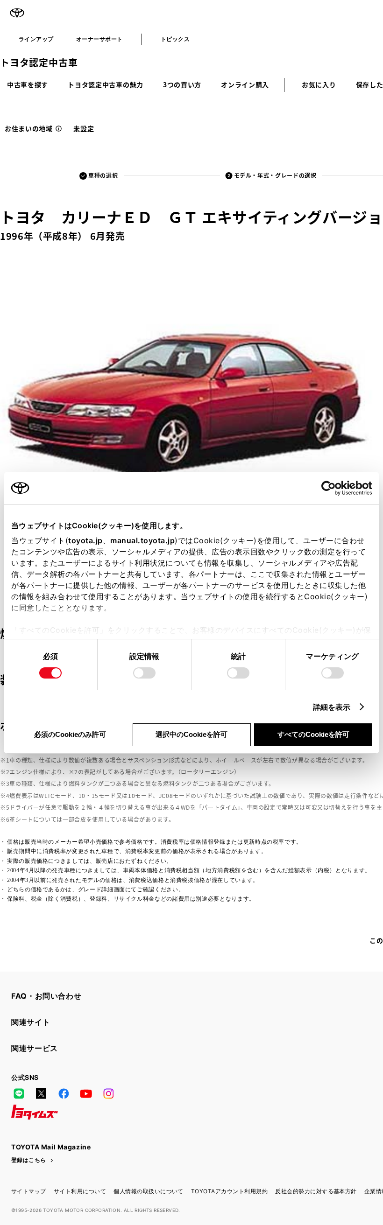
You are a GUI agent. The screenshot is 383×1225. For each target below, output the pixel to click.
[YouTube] (85, 1093)
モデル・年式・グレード (275, 175)
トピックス (175, 38)
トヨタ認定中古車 (39, 62)
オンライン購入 (245, 84)
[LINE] (18, 1093)
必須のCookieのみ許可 (70, 734)
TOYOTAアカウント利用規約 (229, 1191)
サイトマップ (28, 1191)
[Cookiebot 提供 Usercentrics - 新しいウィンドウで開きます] (331, 488)
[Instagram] (108, 1093)
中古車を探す (27, 84)
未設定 (83, 128)
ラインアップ (36, 38)
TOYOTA (16, 13)
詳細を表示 (332, 707)
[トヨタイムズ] (34, 1112)
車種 (103, 175)
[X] (41, 1093)
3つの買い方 (182, 84)
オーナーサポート (99, 38)
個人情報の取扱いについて (148, 1191)
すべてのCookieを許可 (313, 734)
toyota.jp (85, 540)
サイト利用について (80, 1191)
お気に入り (319, 84)
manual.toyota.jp (142, 540)
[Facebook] (63, 1093)
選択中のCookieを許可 (191, 734)
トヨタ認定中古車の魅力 (105, 84)
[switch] (144, 673)
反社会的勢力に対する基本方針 (316, 1191)
